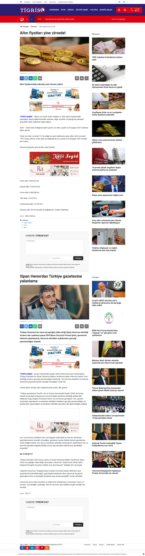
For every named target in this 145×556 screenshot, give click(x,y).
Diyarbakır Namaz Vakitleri (65, 2)
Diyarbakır (54, 10)
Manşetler (27, 2)
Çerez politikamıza (116, 554)
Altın (25, 227)
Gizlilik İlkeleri (110, 545)
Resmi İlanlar (106, 10)
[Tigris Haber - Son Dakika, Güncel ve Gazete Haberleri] (33, 10)
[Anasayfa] (21, 2)
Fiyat (25, 225)
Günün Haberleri (37, 2)
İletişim (101, 545)
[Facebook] (22, 78)
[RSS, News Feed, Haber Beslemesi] (46, 548)
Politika (94, 10)
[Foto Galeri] (124, 2)
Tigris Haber (28, 223)
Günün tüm (118, 19)
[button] (77, 78)
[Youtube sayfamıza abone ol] (27, 548)
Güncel (70, 10)
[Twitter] (26, 78)
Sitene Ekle (52, 2)
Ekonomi (34, 26)
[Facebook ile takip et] (22, 548)
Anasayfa (25, 26)
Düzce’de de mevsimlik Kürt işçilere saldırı (59, 19)
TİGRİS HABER (26, 116)
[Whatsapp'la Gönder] (35, 78)
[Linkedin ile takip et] (32, 548)
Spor (63, 10)
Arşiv (45, 2)
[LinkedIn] (31, 78)
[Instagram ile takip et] (37, 548)
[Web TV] (119, 2)
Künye (95, 545)
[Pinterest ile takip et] (42, 548)
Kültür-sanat (82, 10)
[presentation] (26, 19)
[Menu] (119, 10)
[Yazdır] (40, 78)
